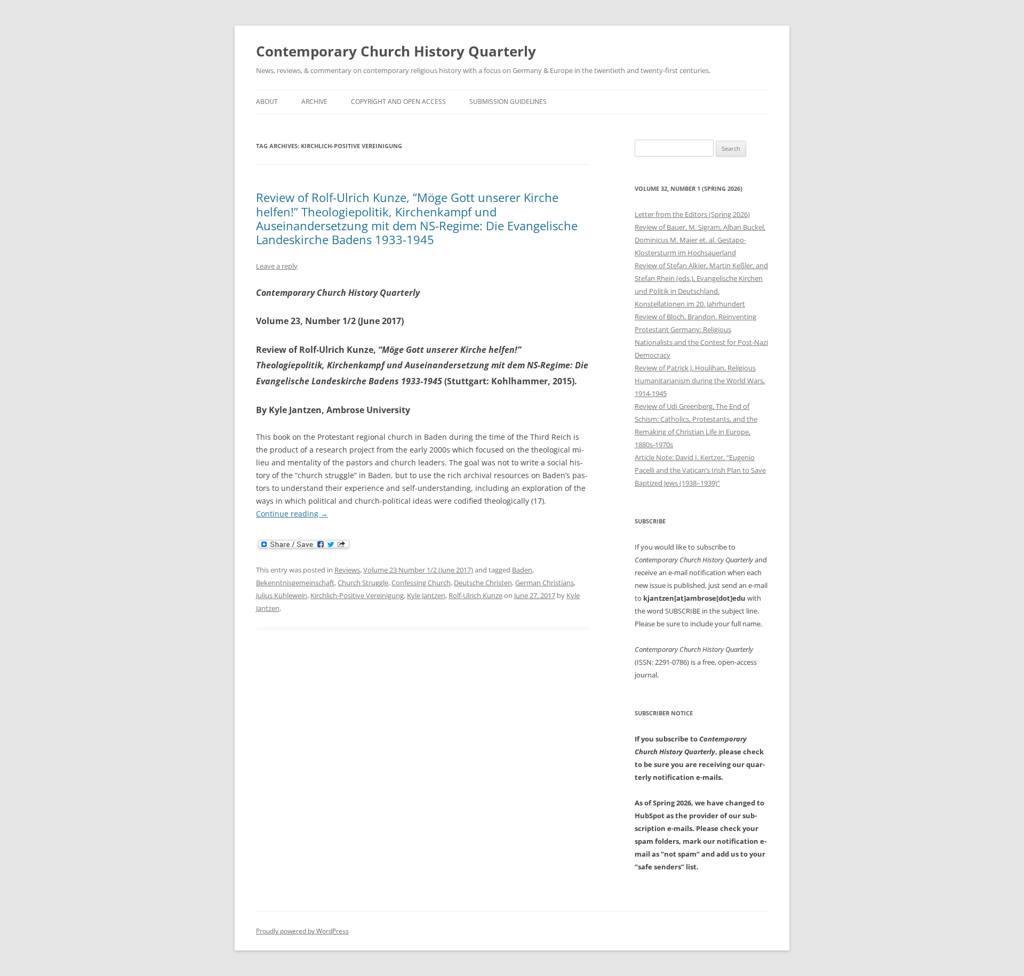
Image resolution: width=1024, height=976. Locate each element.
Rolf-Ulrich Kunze (475, 595)
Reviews (347, 570)
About (267, 101)
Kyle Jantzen (426, 595)
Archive (314, 101)
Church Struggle (363, 582)
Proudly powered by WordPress (302, 930)
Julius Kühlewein (281, 595)
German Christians (544, 582)
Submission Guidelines (508, 101)
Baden (522, 570)
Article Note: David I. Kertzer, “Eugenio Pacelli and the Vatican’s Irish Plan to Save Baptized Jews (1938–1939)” (700, 470)
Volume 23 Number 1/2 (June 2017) (418, 570)
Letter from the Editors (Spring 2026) (692, 214)
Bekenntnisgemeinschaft (295, 582)
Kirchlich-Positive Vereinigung (357, 595)
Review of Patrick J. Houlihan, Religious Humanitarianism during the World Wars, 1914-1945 (700, 380)
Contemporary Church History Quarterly (396, 51)
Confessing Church (421, 582)
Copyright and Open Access (398, 101)
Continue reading (292, 514)
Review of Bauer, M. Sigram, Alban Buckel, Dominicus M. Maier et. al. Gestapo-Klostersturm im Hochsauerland (700, 239)
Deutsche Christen (483, 582)
